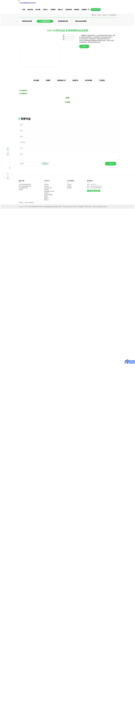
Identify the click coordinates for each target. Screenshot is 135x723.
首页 (24, 9)
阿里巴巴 (32, 202)
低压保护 (46, 184)
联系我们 (84, 46)
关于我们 (69, 184)
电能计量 (46, 189)
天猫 (26, 202)
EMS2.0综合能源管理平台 (25, 186)
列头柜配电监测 (112, 15)
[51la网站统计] (84, 206)
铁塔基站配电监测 (63, 21)
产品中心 (99, 15)
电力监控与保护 (48, 187)
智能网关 (46, 198)
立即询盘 (110, 163)
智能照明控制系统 (48, 194)
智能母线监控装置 (27, 21)
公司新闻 (69, 186)
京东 (28, 202)
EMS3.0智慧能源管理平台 (25, 184)
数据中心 (105, 15)
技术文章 (69, 187)
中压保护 (46, 186)
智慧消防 (21, 189)
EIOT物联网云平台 (23, 187)
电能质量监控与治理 (49, 191)
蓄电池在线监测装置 (81, 21)
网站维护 (81, 206)
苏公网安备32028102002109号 (51, 206)
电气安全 (46, 192)
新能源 (46, 196)
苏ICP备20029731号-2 (68, 206)
